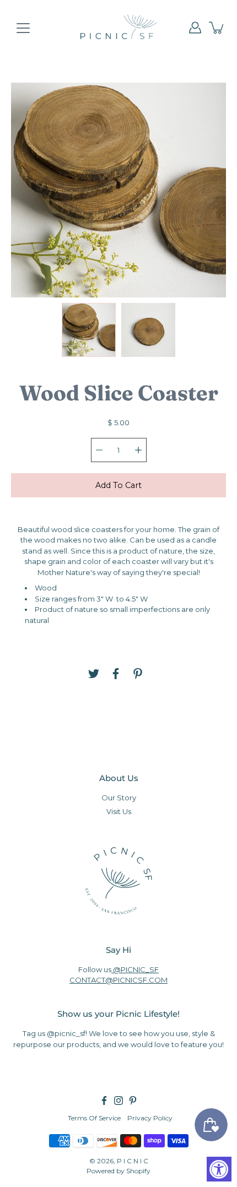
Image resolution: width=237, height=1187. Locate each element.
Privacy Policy (150, 1118)
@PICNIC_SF (135, 969)
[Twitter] (93, 673)
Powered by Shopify (118, 1171)
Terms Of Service (94, 1118)
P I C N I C (132, 1161)
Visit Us (118, 811)
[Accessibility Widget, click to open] (219, 1169)
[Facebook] (115, 673)
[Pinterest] (138, 673)
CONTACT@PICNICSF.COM (118, 979)
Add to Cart (118, 485)
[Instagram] (118, 1100)
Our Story (118, 797)
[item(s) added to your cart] (217, 27)
